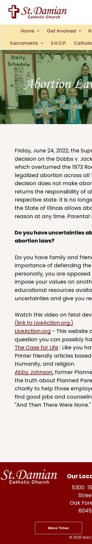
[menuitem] (30, 31)
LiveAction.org (33, 331)
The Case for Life (36, 347)
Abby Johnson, (34, 372)
